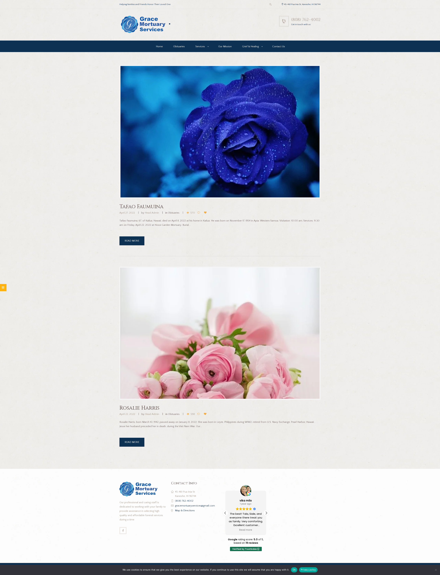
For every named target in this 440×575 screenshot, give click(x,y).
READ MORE (132, 240)
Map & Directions (185, 510)
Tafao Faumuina (141, 206)
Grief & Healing (250, 46)
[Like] (206, 213)
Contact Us (278, 46)
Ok (294, 569)
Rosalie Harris (139, 408)
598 (193, 414)
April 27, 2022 (127, 212)
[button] (266, 513)
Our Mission (225, 46)
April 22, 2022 (127, 414)
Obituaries (179, 46)
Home (159, 46)
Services (200, 46)
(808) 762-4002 (306, 20)
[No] (435, 570)
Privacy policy (308, 569)
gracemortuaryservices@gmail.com (195, 505)
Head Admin (152, 212)
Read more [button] (245, 530)
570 (192, 212)
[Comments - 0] (199, 213)
